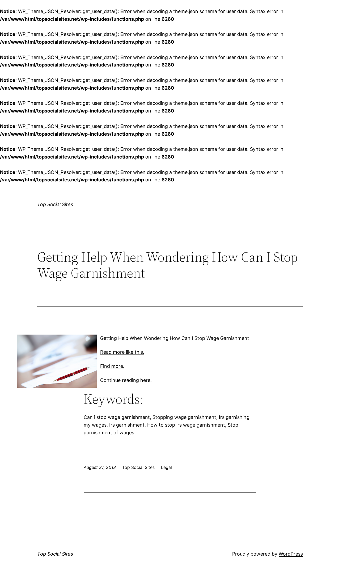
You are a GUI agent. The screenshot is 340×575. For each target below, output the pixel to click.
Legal (166, 467)
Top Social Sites (55, 204)
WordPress (291, 554)
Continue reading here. (126, 380)
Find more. (112, 366)
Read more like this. (122, 352)
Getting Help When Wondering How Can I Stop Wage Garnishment (174, 338)
